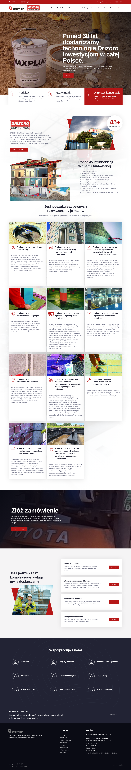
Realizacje (85, 8)
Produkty (60, 8)
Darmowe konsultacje (107, 92)
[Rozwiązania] (51, 94)
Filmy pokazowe (73, 8)
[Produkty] (13, 94)
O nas (53, 8)
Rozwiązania (63, 92)
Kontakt (112, 8)
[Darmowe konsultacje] (89, 94)
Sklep (93, 8)
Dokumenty (101, 8)
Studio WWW (23, 766)
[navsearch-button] (119, 8)
